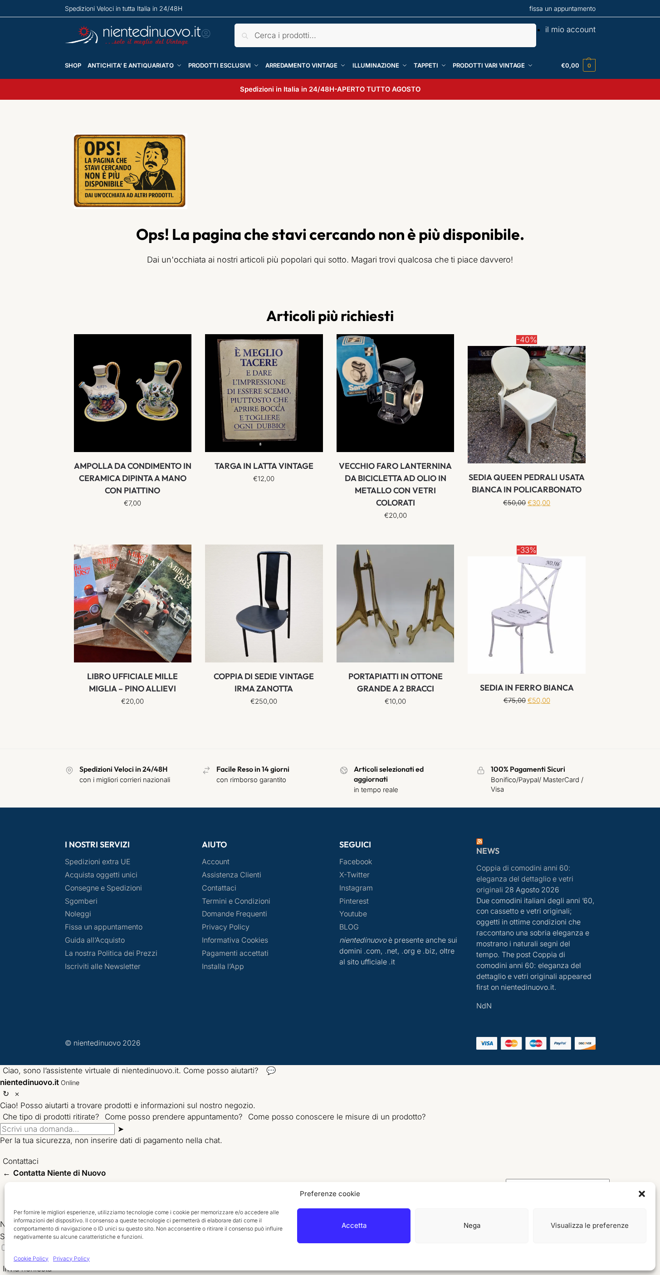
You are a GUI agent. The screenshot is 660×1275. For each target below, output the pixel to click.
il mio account (570, 29)
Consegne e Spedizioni (103, 888)
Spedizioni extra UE (97, 861)
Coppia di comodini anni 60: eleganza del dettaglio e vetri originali (524, 879)
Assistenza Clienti (231, 875)
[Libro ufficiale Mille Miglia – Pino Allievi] (133, 603)
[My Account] (205, 36)
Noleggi (78, 914)
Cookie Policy (31, 1258)
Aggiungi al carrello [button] (395, 535)
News (487, 851)
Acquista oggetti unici (101, 875)
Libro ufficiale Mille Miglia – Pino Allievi (132, 682)
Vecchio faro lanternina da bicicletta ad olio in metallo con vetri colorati (395, 484)
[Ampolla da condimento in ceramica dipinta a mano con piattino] (133, 393)
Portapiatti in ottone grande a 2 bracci (395, 682)
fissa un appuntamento (562, 8)
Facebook (355, 861)
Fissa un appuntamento (103, 927)
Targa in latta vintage (264, 466)
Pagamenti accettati (235, 953)
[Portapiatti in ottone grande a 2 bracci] (396, 603)
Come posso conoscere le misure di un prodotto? (337, 1116)
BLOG (349, 927)
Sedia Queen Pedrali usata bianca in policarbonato (527, 483)
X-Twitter (354, 875)
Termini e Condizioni (236, 901)
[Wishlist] (178, 348)
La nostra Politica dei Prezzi (111, 953)
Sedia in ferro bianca (527, 687)
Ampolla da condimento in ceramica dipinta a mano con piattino (132, 478)
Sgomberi (81, 901)
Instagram (356, 888)
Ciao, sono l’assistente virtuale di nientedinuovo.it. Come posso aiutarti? (131, 1070)
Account (216, 861)
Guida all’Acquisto (95, 940)
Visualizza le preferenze (590, 1225)
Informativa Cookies (235, 940)
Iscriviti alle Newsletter (103, 966)
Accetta (354, 1225)
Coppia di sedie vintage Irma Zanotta (264, 682)
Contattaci (219, 888)
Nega (472, 1225)
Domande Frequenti (234, 914)
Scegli (132, 523)
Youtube (353, 914)
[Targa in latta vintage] (264, 393)
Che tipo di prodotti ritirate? (51, 1116)
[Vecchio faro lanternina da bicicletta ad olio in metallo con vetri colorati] (396, 393)
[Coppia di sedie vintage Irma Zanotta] (264, 603)
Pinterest (354, 901)
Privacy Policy (71, 1258)
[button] (641, 1193)
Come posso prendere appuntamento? (174, 1116)
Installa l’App (223, 966)
